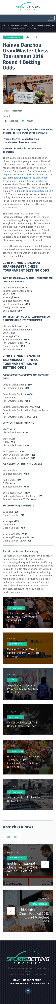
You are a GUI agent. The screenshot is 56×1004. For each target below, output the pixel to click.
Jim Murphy (17, 111)
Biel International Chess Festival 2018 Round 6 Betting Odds (34, 915)
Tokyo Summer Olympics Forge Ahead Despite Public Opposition (22, 689)
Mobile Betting (32, 980)
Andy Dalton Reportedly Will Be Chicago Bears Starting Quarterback (23, 617)
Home (16, 980)
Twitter (28, 120)
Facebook (12, 120)
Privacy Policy (40, 983)
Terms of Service (18, 983)
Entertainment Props (13, 37)
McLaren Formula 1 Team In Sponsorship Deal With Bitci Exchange (23, 653)
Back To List (12, 837)
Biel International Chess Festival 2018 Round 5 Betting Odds (22, 869)
